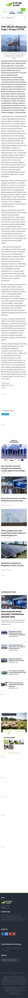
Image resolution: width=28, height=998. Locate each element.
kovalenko (4, 919)
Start (2, 24)
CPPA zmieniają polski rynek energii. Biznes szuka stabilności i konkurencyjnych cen (13, 533)
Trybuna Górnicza (5, 950)
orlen (3, 387)
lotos (11, 385)
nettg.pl (2, 947)
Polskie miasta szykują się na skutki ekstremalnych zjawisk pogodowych (16, 684)
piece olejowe (12, 919)
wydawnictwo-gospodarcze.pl (12, 947)
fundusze (18, 916)
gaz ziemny (21, 919)
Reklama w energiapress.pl (9, 960)
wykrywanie (10, 916)
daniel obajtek (5, 383)
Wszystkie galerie (14, 753)
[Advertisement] (14, 401)
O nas (3, 907)
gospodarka (5, 385)
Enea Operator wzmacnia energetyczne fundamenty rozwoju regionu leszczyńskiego (13, 468)
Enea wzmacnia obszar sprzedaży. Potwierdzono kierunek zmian (12, 614)
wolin (3, 916)
